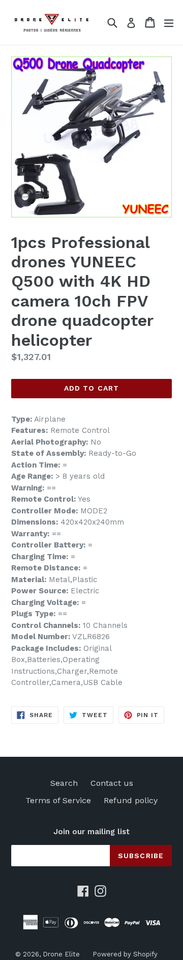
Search (64, 783)
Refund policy (131, 800)
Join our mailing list (91, 831)
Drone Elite (61, 954)
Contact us (111, 783)
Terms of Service (58, 800)
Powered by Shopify (125, 954)
